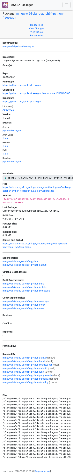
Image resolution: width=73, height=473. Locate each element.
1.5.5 (5, 138)
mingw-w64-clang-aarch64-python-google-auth (27, 375)
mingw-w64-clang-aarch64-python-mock (24, 304)
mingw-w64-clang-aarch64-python (21, 261)
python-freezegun (12, 130)
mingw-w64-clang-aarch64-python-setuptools (26, 290)
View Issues (36, 32)
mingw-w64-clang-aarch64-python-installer (25, 287)
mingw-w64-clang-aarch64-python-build (23, 283)
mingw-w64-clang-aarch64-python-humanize (26, 378)
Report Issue (36, 35)
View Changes (36, 28)
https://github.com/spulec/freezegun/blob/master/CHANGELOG (36, 93)
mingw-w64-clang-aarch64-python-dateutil (25, 265)
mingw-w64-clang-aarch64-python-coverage (26, 301)
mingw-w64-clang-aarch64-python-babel (24, 361)
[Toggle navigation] (66, 5)
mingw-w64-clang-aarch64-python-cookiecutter (27, 364)
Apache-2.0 (8, 109)
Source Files (36, 25)
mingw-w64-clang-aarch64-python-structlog (25, 382)
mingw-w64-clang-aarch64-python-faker (23, 371)
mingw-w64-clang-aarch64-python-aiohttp (25, 357)
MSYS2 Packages (21, 5)
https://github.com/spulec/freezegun (22, 85)
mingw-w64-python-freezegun (18, 46)
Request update (42, 471)
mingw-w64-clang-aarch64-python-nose (23, 308)
